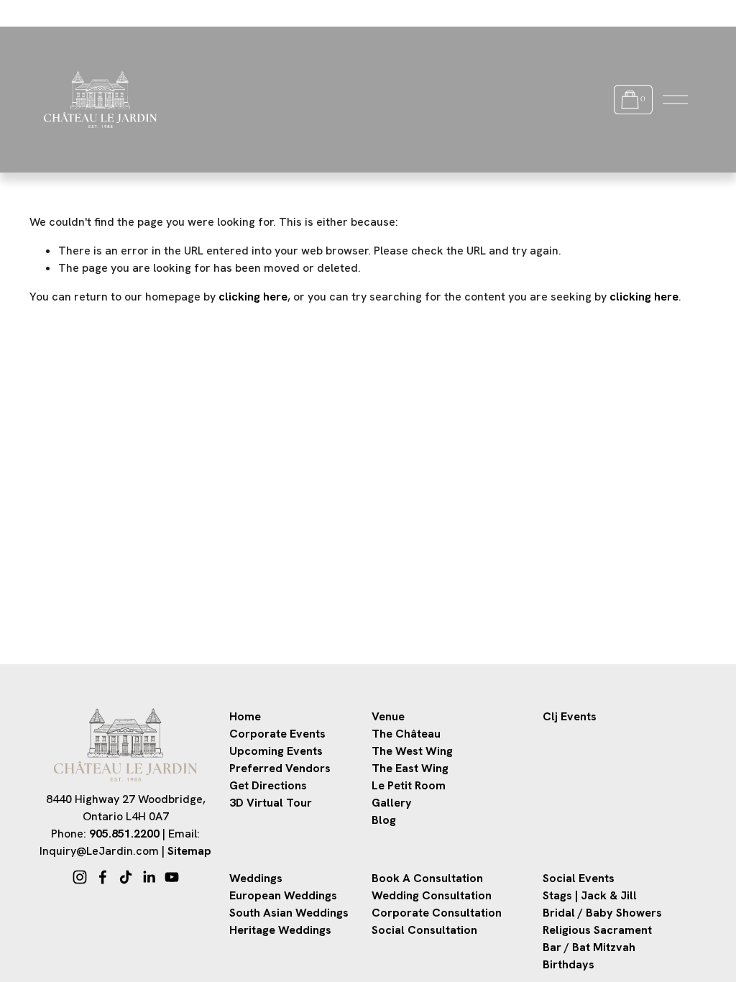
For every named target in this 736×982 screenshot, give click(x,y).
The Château (406, 733)
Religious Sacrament (597, 929)
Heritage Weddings (280, 929)
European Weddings (283, 895)
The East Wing (410, 768)
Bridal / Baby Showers (602, 912)
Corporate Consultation (437, 912)
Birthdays (568, 964)
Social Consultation (424, 929)
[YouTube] (172, 877)
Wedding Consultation (432, 895)
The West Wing (412, 750)
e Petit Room (412, 785)
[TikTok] (126, 877)
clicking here (253, 296)
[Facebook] (103, 877)
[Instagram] (80, 877)
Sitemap (189, 850)
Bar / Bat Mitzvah (589, 947)
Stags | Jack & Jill (590, 895)
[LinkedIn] (149, 877)
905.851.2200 (124, 833)
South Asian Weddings (289, 912)
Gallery (392, 802)
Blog (384, 819)
